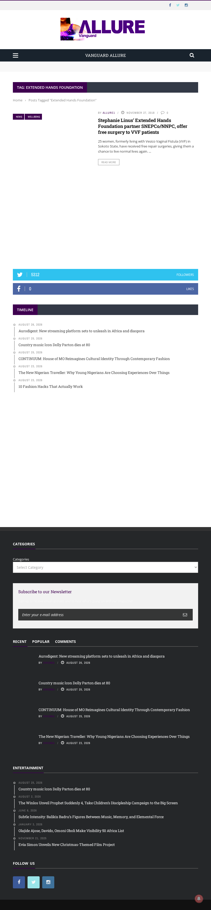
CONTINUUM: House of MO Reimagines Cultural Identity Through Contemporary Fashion (114, 709)
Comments (65, 641)
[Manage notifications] (199, 899)
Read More (108, 162)
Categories (21, 559)
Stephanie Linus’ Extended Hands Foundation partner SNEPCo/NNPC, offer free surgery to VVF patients (142, 126)
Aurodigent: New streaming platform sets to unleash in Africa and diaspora (73, 64)
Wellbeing (34, 116)
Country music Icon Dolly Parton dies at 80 (47, 69)
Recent (20, 641)
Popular (40, 641)
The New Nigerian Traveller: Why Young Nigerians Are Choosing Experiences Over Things (114, 736)
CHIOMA (49, 662)
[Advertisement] (105, 223)
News (19, 116)
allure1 (109, 113)
